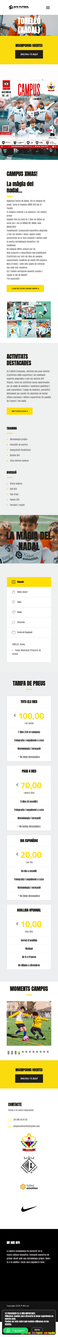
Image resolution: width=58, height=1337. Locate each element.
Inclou (19, 612)
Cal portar (21, 622)
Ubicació (20, 581)
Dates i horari (22, 592)
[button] (15, 1330)
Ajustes (37, 1329)
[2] (29, 1023)
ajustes (8, 1324)
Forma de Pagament (24, 632)
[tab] (29, 582)
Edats (19, 602)
